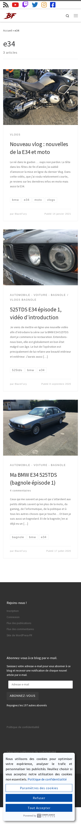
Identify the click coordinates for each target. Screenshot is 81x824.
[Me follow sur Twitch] (25, 5)
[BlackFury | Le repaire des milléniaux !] (10, 15)
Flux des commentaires (20, 629)
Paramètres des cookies (39, 788)
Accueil (7, 30)
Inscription (13, 611)
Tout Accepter (39, 808)
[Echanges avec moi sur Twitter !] (35, 5)
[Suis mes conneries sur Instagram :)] (44, 5)
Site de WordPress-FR (19, 635)
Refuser (39, 798)
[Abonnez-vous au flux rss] (6, 5)
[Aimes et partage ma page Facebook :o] (52, 5)
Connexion (13, 617)
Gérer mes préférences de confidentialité (31, 752)
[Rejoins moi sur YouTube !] (15, 5)
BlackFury (21, 214)
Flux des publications (19, 623)
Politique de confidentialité (23, 727)
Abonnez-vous (22, 695)
